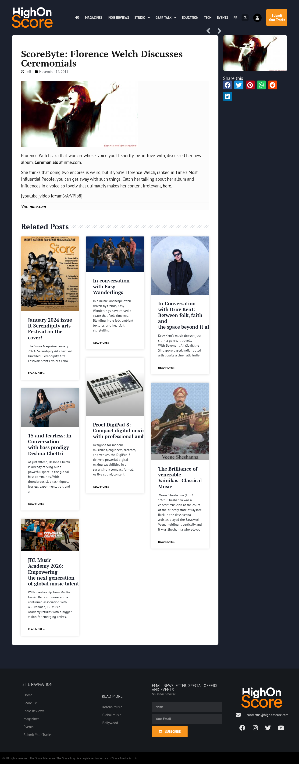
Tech (207, 17)
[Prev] (210, 31)
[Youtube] (281, 728)
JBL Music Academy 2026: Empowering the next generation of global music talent (53, 572)
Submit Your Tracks (37, 734)
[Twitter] (268, 728)
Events (222, 17)
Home (28, 695)
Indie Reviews (118, 17)
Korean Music (112, 706)
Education (190, 17)
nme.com (38, 206)
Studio (140, 17)
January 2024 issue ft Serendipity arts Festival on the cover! (50, 329)
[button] (245, 17)
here (167, 186)
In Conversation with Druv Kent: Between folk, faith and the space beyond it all (184, 315)
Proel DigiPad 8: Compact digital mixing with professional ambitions (125, 430)
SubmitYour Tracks (277, 17)
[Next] (218, 31)
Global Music (111, 714)
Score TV (30, 703)
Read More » (36, 373)
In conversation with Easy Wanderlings (111, 286)
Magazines (93, 17)
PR (236, 17)
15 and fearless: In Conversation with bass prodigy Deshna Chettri (49, 444)
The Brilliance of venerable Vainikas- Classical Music (180, 477)
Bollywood (110, 722)
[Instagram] (255, 728)
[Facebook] (242, 728)
